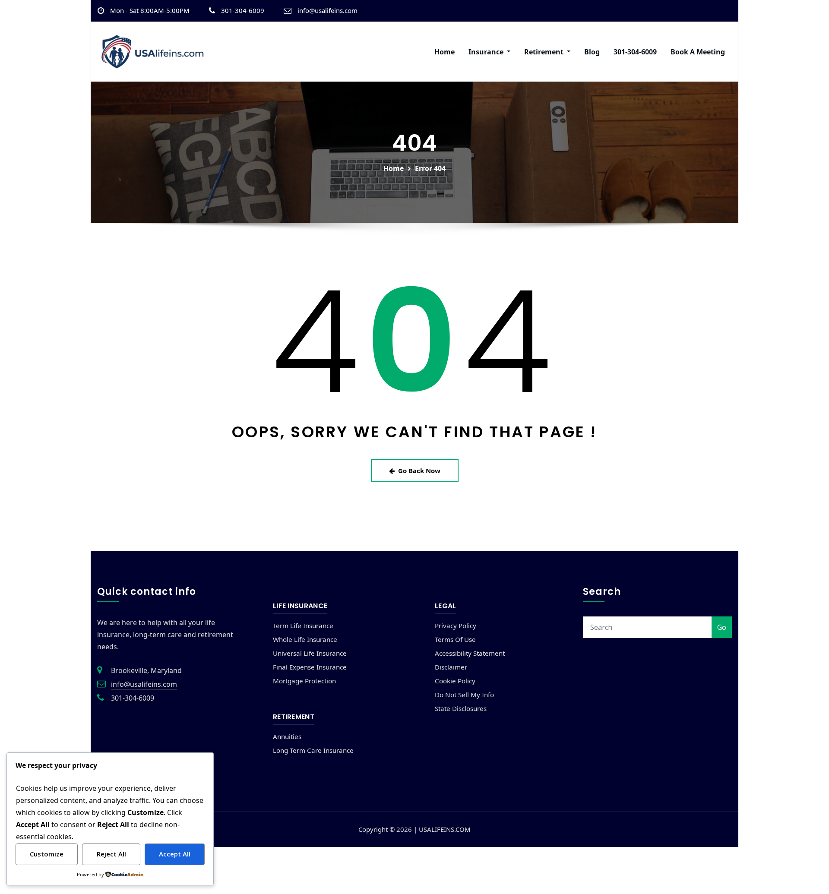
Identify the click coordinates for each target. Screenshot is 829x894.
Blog (592, 52)
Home (444, 52)
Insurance (486, 52)
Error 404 (430, 168)
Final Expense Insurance (310, 667)
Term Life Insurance (303, 625)
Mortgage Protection (304, 680)
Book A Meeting (698, 52)
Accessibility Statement (470, 653)
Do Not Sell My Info (464, 694)
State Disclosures (461, 708)
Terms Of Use (455, 639)
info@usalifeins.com (327, 10)
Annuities (287, 736)
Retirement (544, 52)
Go (721, 627)
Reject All (111, 854)
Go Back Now (419, 470)
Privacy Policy (455, 625)
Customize (46, 854)
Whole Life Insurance (305, 639)
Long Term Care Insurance (313, 750)
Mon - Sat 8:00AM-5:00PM (150, 10)
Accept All (174, 854)
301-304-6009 (242, 10)
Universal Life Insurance (310, 653)
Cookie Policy (455, 680)
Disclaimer (451, 667)
